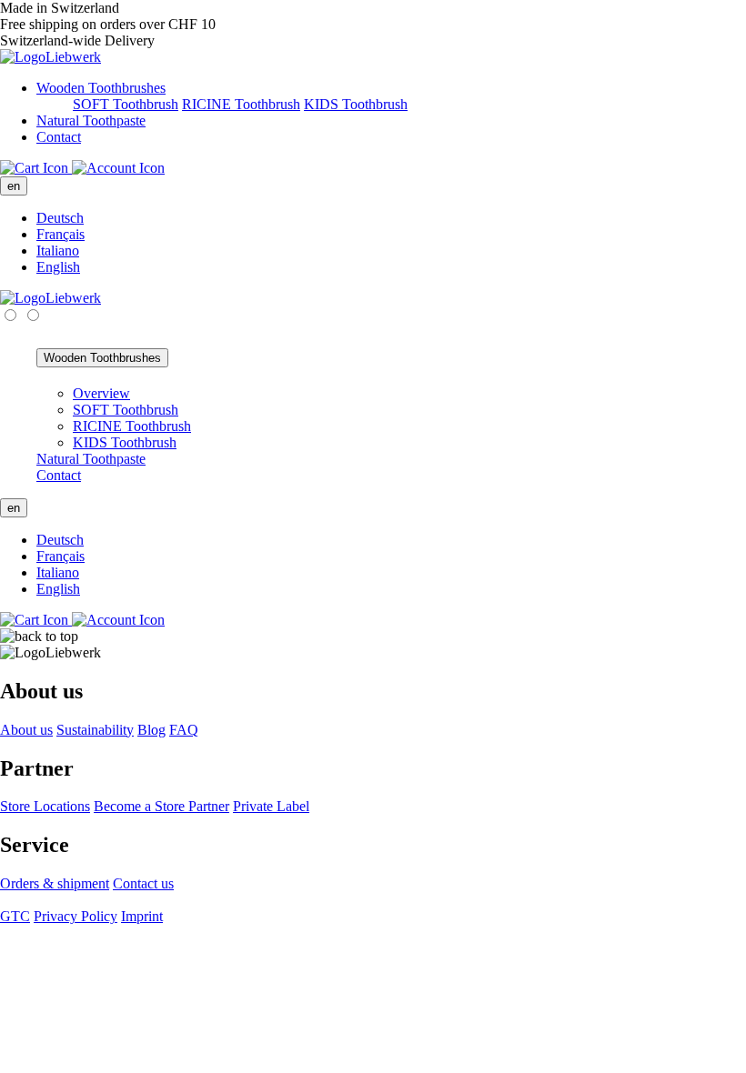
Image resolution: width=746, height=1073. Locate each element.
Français (60, 234)
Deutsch (60, 218)
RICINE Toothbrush (241, 104)
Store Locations (45, 806)
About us (26, 729)
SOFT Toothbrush (125, 104)
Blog (151, 729)
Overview (101, 393)
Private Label (271, 806)
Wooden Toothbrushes (101, 87)
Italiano (57, 250)
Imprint (142, 916)
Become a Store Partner (161, 806)
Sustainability (95, 729)
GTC (15, 916)
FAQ (183, 729)
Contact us (143, 883)
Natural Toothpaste (91, 120)
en (13, 186)
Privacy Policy (75, 916)
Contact (58, 137)
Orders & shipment (54, 883)
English (58, 267)
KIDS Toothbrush (356, 104)
